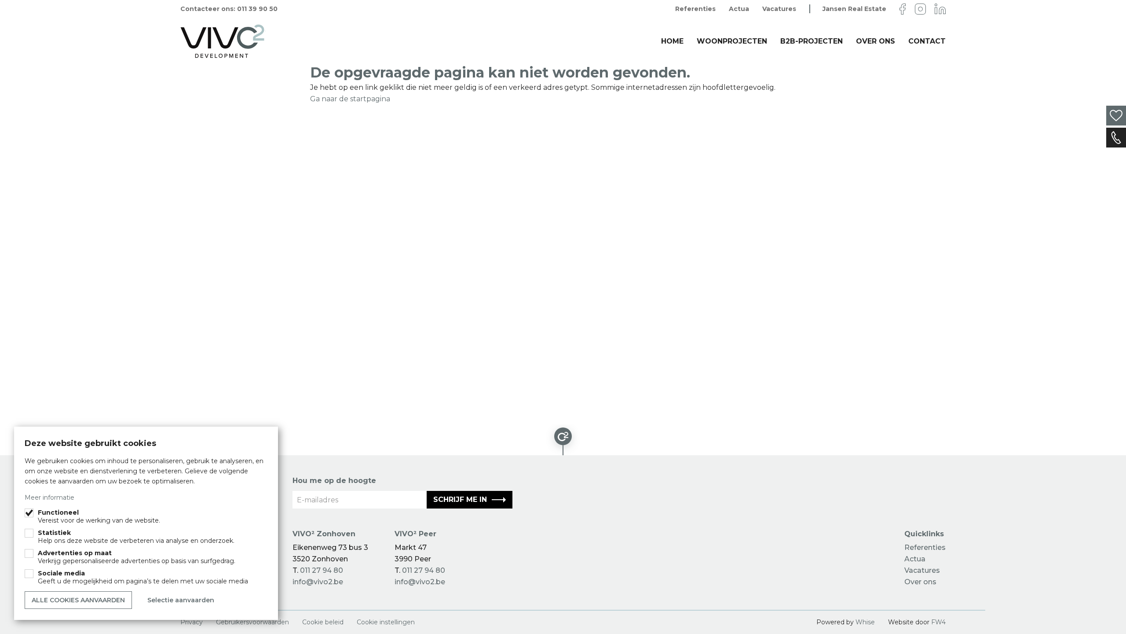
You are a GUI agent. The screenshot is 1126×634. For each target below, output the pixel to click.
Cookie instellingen (386, 622)
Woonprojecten (732, 41)
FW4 (938, 622)
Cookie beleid (323, 622)
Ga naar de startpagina (350, 99)
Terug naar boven (563, 439)
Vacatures (779, 9)
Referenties (695, 9)
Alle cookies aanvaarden (78, 600)
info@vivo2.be (317, 582)
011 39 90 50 (257, 9)
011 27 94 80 (321, 570)
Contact (1116, 137)
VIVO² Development (223, 41)
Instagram (920, 9)
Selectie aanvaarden (180, 600)
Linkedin (940, 9)
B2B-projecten (811, 41)
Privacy (191, 622)
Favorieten (1116, 115)
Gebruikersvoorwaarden (252, 622)
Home (672, 41)
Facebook (902, 9)
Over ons (875, 41)
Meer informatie (49, 497)
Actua (739, 9)
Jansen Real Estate (854, 9)
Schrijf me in (460, 499)
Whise (865, 622)
